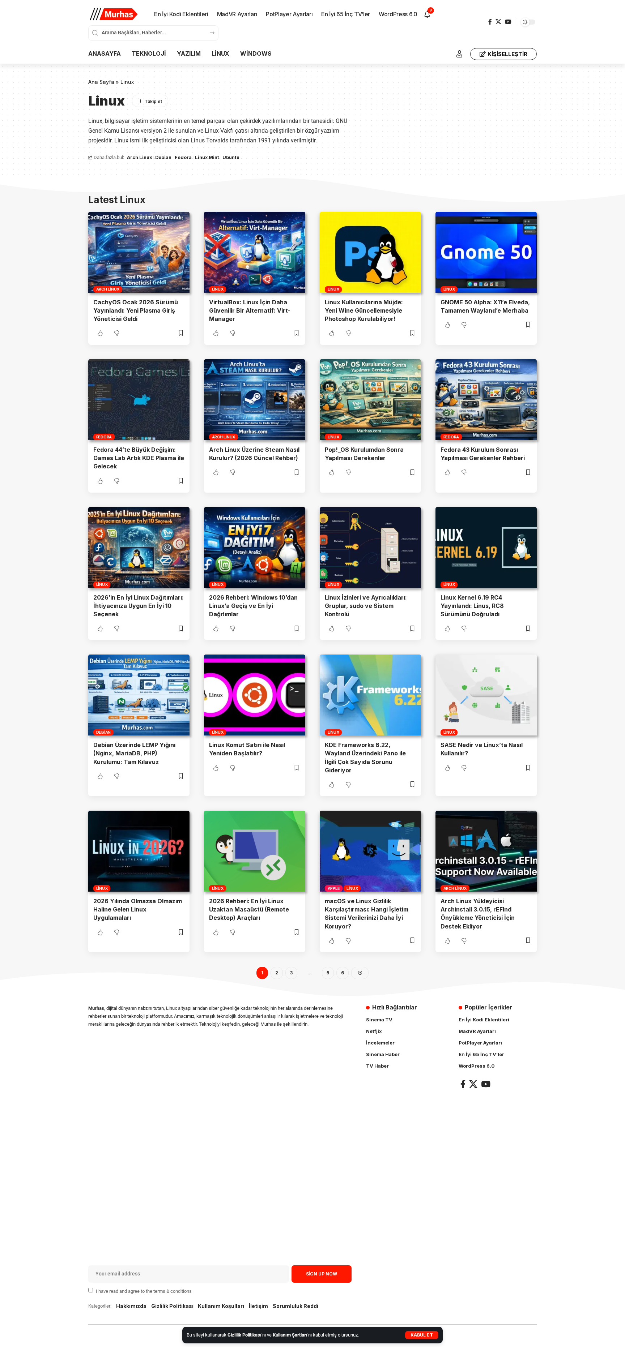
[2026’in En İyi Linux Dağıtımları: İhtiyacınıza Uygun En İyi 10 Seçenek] (139, 547)
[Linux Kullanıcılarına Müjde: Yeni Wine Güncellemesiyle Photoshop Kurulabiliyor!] (370, 252)
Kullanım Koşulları (221, 1306)
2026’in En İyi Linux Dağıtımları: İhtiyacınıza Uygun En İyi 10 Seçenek (138, 606)
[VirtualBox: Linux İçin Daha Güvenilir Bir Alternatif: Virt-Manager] (254, 252)
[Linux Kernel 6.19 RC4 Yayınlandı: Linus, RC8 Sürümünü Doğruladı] (486, 547)
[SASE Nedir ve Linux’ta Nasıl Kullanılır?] (486, 695)
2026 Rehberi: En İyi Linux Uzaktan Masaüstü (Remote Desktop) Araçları (249, 909)
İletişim (258, 1306)
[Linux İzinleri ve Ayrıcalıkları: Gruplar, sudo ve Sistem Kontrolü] (370, 547)
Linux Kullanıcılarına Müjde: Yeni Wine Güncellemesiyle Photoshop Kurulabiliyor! (364, 310)
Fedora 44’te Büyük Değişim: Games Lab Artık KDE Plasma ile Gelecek (138, 458)
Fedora (183, 157)
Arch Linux (139, 157)
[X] (498, 22)
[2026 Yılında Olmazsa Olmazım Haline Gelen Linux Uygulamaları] (139, 851)
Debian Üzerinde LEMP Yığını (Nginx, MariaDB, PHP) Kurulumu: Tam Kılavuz (134, 753)
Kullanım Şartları (290, 1335)
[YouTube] (508, 22)
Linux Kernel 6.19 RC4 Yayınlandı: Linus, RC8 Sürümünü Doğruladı (472, 606)
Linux (218, 289)
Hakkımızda (131, 1306)
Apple (334, 888)
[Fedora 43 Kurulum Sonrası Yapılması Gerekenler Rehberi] (486, 399)
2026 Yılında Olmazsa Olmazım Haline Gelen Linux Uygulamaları (137, 909)
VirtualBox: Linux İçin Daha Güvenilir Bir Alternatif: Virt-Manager (249, 310)
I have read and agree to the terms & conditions (144, 1291)
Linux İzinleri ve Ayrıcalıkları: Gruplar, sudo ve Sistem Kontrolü (366, 606)
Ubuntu (230, 157)
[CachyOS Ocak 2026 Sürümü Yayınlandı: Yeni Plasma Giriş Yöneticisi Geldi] (139, 252)
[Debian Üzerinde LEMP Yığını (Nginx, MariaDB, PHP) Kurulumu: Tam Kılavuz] (139, 695)
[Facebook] (490, 22)
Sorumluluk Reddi (295, 1306)
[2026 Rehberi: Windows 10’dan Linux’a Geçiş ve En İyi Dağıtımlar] (254, 547)
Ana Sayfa (101, 82)
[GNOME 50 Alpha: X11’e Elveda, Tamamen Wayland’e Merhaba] (486, 252)
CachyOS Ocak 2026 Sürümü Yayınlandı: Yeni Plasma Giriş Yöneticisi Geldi (135, 310)
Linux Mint (207, 157)
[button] (421, 1335)
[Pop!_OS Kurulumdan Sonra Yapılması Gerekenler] (370, 399)
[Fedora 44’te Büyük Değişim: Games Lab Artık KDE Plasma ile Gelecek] (139, 399)
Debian (163, 157)
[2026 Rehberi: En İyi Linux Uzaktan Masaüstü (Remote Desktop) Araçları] (254, 851)
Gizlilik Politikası (245, 1335)
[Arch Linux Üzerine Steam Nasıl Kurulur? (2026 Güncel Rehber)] (254, 399)
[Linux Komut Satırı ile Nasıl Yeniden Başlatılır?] (254, 695)
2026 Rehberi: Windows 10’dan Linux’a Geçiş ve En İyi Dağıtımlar (253, 606)
